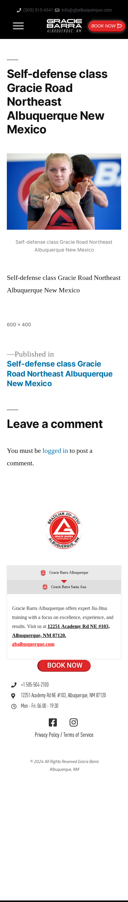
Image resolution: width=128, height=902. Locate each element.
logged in (55, 450)
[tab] (64, 573)
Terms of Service (78, 735)
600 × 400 (19, 325)
